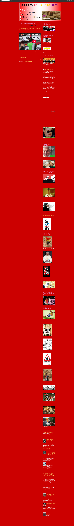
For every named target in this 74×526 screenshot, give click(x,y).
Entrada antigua (39, 59)
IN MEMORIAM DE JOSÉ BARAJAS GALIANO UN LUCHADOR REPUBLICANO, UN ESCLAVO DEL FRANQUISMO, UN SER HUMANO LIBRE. (48, 475)
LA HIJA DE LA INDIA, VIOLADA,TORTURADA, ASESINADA (50, 494)
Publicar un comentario (22, 57)
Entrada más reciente (22, 59)
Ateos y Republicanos (48, 69)
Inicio (31, 59)
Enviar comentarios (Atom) (28, 61)
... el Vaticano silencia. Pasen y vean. (48, 215)
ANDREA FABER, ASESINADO (47, 432)
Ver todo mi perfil (46, 92)
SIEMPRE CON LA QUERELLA (47, 448)
